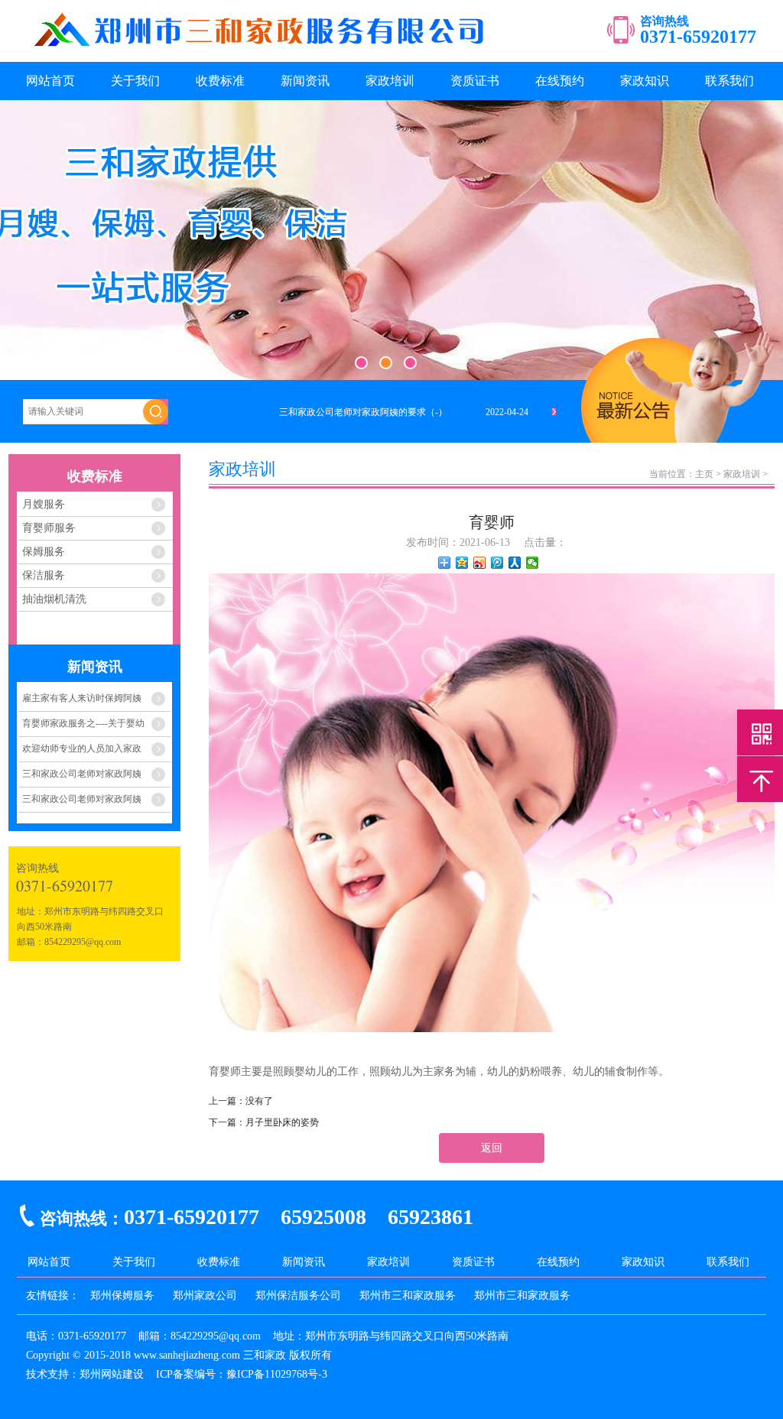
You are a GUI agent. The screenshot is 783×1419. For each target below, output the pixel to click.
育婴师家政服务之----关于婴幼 (83, 723)
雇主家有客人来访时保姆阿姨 (81, 698)
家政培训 (390, 80)
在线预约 (559, 80)
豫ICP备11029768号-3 (276, 1374)
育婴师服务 (49, 528)
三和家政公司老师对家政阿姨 (81, 773)
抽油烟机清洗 (54, 599)
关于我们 (135, 80)
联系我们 (729, 80)
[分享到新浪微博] (479, 563)
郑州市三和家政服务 (407, 1295)
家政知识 (644, 80)
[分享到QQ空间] (462, 563)
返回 (491, 1148)
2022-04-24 (507, 412)
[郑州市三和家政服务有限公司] (261, 51)
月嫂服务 (43, 504)
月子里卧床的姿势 (282, 1122)
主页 (704, 474)
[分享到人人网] (514, 563)
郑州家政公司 (205, 1295)
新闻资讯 (305, 80)
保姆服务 (43, 551)
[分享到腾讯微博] (497, 563)
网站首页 (50, 80)
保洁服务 (43, 575)
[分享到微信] (532, 563)
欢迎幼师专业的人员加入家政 (81, 748)
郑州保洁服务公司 (298, 1295)
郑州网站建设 (112, 1374)
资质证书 (474, 80)
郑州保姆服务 (122, 1295)
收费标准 (220, 80)
